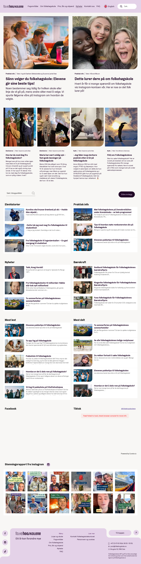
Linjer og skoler (57, 536)
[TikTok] (5, 551)
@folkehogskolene (128, 408)
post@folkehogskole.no (118, 546)
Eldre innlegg (126, 194)
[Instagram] (5, 542)
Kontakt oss (89, 6)
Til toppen (120, 533)
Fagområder (33, 6)
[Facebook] (5, 533)
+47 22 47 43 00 (115, 543)
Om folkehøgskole (48, 6)
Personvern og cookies (86, 539)
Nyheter (79, 6)
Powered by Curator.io (128, 454)
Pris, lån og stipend (66, 6)
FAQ (98, 6)
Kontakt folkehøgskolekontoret (82, 536)
